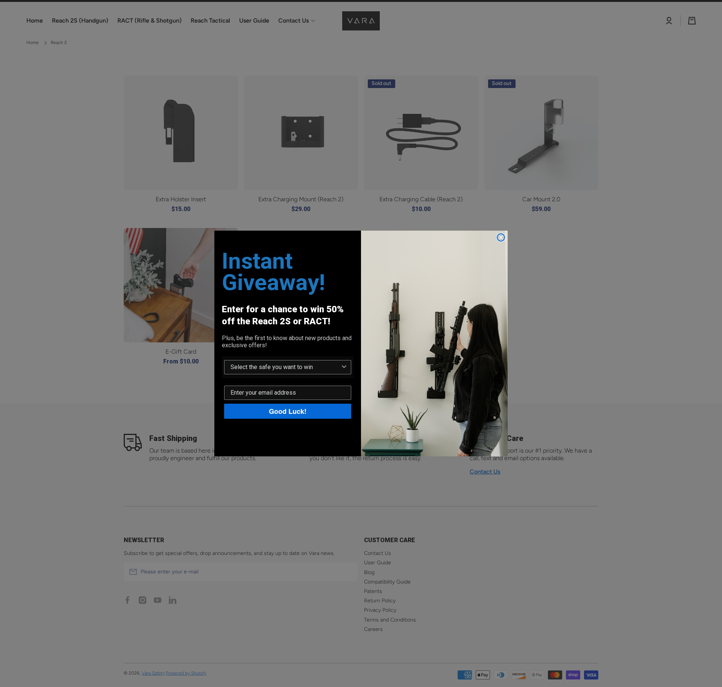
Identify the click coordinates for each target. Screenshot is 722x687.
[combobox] (285, 367)
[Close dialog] (501, 237)
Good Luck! (287, 411)
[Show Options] (344, 367)
